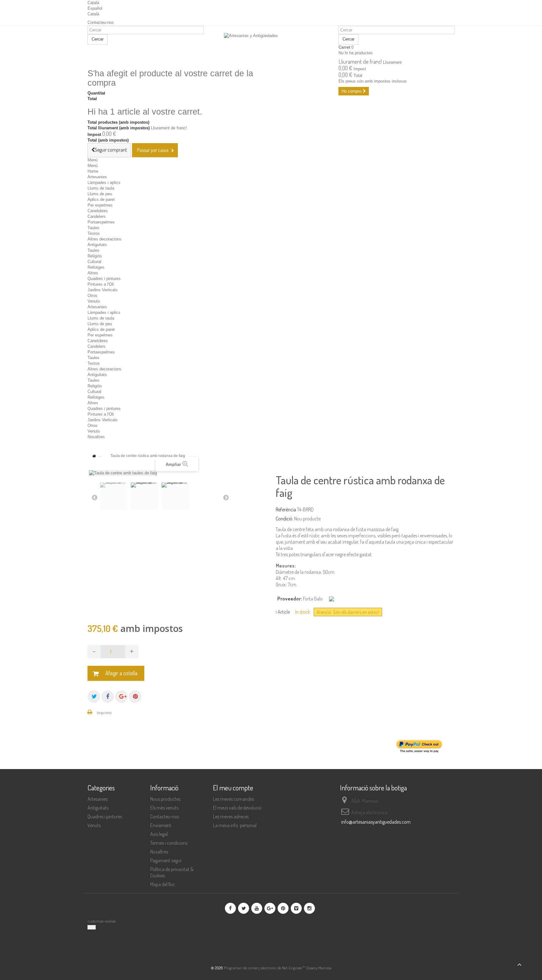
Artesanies (97, 177)
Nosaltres (96, 436)
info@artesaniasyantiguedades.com (376, 822)
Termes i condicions (169, 843)
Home (93, 171)
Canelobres (98, 210)
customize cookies (102, 920)
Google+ (121, 696)
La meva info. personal (235, 825)
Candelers (97, 216)
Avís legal (159, 834)
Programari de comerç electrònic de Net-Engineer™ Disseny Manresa (278, 967)
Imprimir (104, 712)
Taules (93, 227)
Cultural (94, 261)
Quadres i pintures (104, 278)
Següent (226, 497)
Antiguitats (97, 244)
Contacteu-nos (101, 22)
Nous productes (165, 799)
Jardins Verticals (103, 290)
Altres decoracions (104, 239)
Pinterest (135, 696)
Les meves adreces (231, 816)
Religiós (95, 256)
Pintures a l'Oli (101, 284)
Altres (93, 273)
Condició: (284, 518)
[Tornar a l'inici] (94, 456)
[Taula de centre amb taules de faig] (114, 496)
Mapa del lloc (162, 884)
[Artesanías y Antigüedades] (271, 47)
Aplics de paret (101, 199)
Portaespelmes (101, 222)
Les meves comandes (233, 799)
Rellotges (96, 267)
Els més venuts (164, 808)
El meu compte (233, 787)
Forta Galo (313, 598)
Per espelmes (100, 205)
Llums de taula (101, 188)
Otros (93, 295)
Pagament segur (166, 860)
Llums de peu (100, 193)
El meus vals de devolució (237, 808)
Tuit (94, 696)
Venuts (94, 301)
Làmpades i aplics (104, 182)
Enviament (160, 825)
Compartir (107, 696)
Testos (94, 233)
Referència (286, 509)
